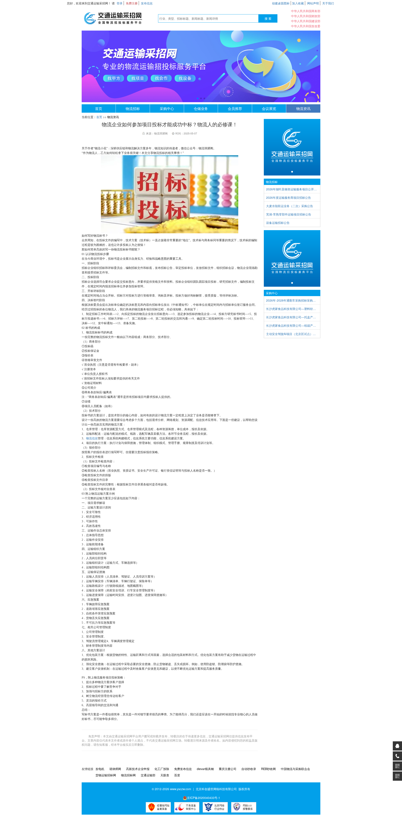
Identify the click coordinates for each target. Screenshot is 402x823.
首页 (98, 108)
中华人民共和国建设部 (305, 21)
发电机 (99, 769)
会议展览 (269, 108)
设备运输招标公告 (278, 223)
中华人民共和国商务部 (305, 11)
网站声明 (313, 3)
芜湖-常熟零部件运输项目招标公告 (288, 214)
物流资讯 (303, 108)
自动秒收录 (248, 769)
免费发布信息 (183, 769)
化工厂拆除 (162, 769)
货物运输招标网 (105, 775)
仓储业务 (201, 108)
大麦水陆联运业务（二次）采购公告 (289, 206)
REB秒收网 (268, 769)
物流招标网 (128, 775)
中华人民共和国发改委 (305, 26)
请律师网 (115, 769)
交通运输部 (148, 775)
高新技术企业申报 (137, 769)
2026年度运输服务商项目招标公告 (288, 197)
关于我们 (328, 3)
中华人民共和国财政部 (305, 16)
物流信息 (92, 438)
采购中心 (167, 108)
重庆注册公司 (227, 769)
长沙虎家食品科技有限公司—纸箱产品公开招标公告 (292, 325)
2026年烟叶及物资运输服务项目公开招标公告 (292, 189)
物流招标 (133, 108)
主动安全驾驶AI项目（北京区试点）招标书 (292, 334)
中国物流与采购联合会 (295, 769)
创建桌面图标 (281, 3)
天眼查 (164, 775)
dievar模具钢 (205, 769)
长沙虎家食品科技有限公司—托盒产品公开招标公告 (292, 317)
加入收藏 (298, 3)
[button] (197, 98)
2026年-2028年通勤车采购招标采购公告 (292, 300)
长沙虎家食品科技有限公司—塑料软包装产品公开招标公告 (292, 309)
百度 (177, 775)
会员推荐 (235, 108)
